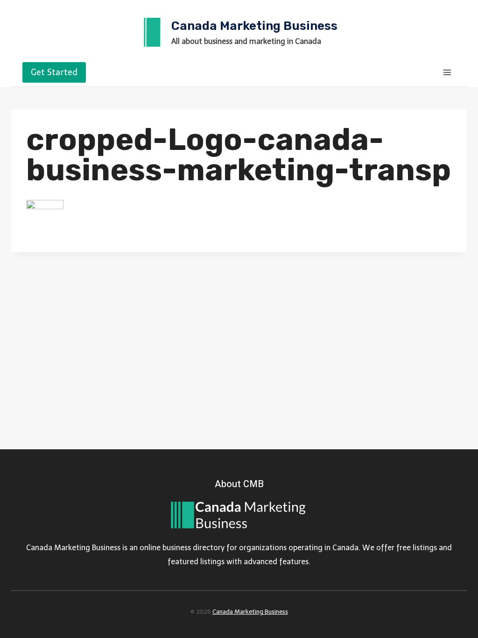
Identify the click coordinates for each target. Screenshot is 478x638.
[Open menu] (447, 72)
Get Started (54, 72)
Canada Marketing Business (250, 611)
